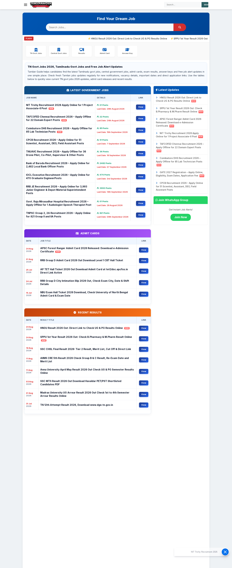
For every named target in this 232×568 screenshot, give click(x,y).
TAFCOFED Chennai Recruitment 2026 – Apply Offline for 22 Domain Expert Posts (58, 118)
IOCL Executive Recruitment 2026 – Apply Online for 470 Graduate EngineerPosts (58, 176)
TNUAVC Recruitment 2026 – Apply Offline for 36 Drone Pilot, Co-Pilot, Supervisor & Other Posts (56, 153)
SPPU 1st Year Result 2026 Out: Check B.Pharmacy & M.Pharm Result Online (86, 338)
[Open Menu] (25, 5)
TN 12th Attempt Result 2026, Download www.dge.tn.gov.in (76, 404)
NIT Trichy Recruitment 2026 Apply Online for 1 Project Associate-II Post (59, 107)
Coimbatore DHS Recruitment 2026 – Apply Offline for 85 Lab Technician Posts (59, 130)
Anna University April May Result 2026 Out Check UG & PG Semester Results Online (87, 371)
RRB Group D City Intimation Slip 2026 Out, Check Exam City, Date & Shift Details (84, 282)
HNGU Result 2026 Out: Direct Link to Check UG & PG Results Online (115, 38)
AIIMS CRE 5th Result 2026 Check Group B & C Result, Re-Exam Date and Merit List (84, 360)
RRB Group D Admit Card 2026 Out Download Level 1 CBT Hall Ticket (81, 260)
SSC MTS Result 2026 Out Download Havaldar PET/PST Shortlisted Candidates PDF (80, 383)
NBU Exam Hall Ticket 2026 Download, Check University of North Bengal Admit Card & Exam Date (84, 294)
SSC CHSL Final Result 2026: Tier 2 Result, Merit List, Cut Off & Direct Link (85, 349)
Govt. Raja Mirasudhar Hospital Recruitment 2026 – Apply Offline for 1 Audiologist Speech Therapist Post (58, 203)
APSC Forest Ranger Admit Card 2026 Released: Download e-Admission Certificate (84, 250)
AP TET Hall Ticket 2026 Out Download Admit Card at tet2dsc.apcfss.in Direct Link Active (84, 271)
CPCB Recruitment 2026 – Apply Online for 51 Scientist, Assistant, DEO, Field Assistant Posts (55, 141)
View (140, 107)
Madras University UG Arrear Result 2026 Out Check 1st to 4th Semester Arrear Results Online (84, 394)
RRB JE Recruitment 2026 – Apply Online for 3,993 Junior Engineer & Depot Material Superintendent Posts (56, 190)
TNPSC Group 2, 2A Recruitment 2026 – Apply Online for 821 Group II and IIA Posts (58, 215)
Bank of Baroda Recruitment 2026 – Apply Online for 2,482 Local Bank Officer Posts (58, 165)
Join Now (180, 217)
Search (208, 4)
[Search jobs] (179, 27)
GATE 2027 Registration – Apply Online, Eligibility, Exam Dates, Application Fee (180, 174)
